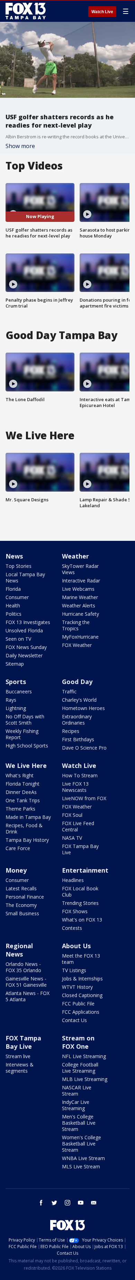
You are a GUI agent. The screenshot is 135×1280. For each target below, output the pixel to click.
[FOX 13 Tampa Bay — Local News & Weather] (26, 11)
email (93, 1202)
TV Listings (74, 970)
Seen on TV (18, 638)
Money (16, 870)
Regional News (19, 950)
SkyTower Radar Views (80, 569)
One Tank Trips (23, 800)
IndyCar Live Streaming (75, 1105)
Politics (13, 614)
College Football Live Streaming (80, 1067)
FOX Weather (77, 645)
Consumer (17, 597)
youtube (80, 1202)
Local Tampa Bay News (25, 577)
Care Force (18, 848)
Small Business (22, 913)
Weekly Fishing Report (22, 734)
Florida (13, 589)
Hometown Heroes (83, 708)
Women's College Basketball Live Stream (81, 1143)
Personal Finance (25, 896)
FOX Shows (75, 911)
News (14, 556)
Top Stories (19, 566)
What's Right (20, 775)
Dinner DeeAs (21, 792)
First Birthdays (78, 739)
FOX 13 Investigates (28, 622)
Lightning (16, 708)
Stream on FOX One (78, 1042)
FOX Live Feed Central (78, 826)
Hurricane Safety (80, 614)
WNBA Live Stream (83, 1158)
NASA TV (72, 837)
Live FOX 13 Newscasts (75, 786)
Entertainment (85, 870)
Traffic (69, 691)
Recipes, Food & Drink (24, 828)
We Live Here (26, 765)
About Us (76, 946)
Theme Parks (20, 808)
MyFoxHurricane (80, 636)
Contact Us (74, 1020)
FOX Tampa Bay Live (80, 849)
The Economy (21, 905)
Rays (11, 700)
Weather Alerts (78, 605)
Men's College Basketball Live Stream (79, 1122)
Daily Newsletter (24, 655)
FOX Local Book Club (80, 891)
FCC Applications (80, 1012)
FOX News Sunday (26, 647)
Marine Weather (80, 597)
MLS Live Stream (81, 1166)
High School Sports (27, 745)
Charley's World (79, 700)
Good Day (77, 681)
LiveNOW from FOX (84, 798)
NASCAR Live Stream (76, 1090)
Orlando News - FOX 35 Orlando (23, 967)
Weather (75, 556)
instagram (67, 1202)
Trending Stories (80, 903)
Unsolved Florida (24, 630)
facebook (41, 1202)
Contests (72, 928)
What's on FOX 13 (82, 919)
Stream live (18, 1056)
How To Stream (80, 775)
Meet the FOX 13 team (81, 958)
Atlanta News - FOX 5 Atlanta (28, 996)
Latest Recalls (21, 888)
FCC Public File (78, 1003)
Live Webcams (78, 589)
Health (13, 605)
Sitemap (15, 663)
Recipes (70, 731)
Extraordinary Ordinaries (77, 719)
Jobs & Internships (82, 978)
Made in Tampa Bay (28, 817)
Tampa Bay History (27, 840)
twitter (54, 1202)
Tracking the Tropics (76, 625)
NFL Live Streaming (84, 1056)
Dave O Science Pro (84, 747)
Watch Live (102, 11)
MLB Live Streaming (84, 1079)
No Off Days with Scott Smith (25, 719)
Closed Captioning (82, 995)
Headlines (73, 880)
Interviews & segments (20, 1067)
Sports (16, 681)
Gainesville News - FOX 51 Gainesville (26, 981)
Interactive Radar (81, 580)
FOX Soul (72, 815)
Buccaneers (19, 691)
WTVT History (77, 987)
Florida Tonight (22, 783)
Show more (20, 146)
